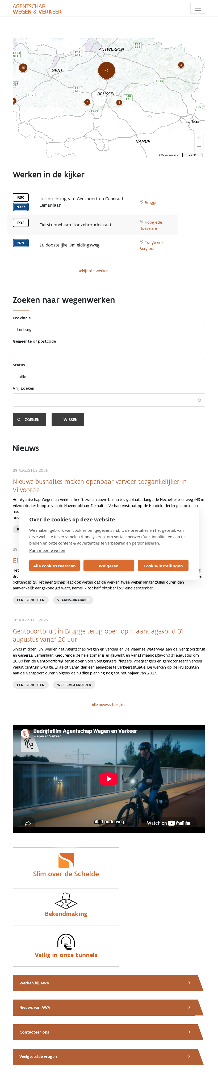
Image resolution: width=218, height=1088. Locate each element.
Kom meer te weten (47, 550)
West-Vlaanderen (74, 685)
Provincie (22, 318)
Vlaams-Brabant (73, 600)
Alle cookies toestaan (54, 565)
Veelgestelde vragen (38, 1056)
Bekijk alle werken (93, 270)
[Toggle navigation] (197, 8)
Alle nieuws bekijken (109, 704)
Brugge (151, 202)
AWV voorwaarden (169, 155)
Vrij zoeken (23, 388)
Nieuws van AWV (35, 1007)
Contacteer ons (34, 1032)
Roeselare (148, 228)
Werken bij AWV (34, 983)
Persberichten (30, 600)
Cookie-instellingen (163, 565)
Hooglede (153, 222)
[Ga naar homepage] (37, 9)
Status (19, 365)
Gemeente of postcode (34, 341)
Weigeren (109, 565)
